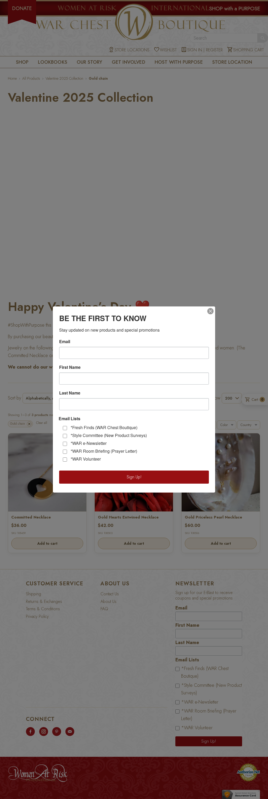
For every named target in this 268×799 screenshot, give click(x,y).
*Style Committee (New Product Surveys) (109, 435)
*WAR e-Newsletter (89, 443)
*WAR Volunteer (86, 459)
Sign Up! (134, 477)
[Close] (210, 311)
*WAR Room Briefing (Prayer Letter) (104, 451)
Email (64, 341)
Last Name (69, 393)
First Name (70, 367)
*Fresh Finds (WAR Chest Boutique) (104, 427)
